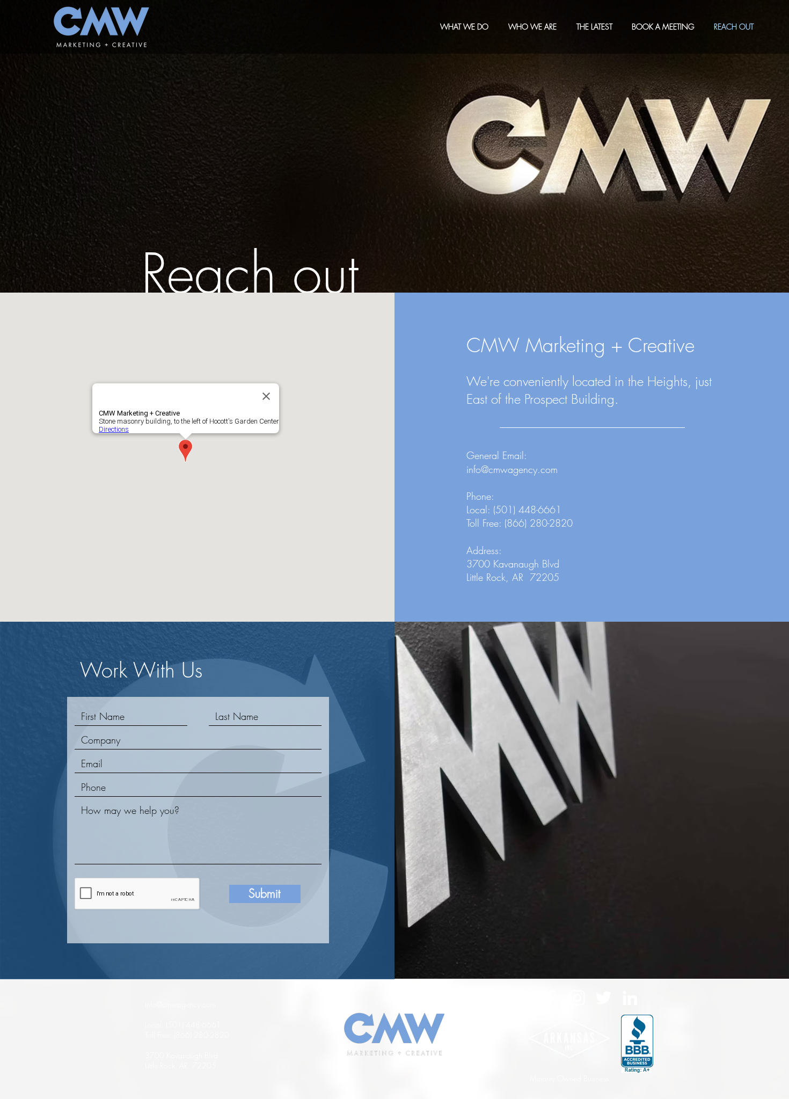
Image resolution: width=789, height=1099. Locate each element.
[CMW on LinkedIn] (629, 997)
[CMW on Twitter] (603, 997)
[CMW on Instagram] (577, 997)
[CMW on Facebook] (550, 997)
